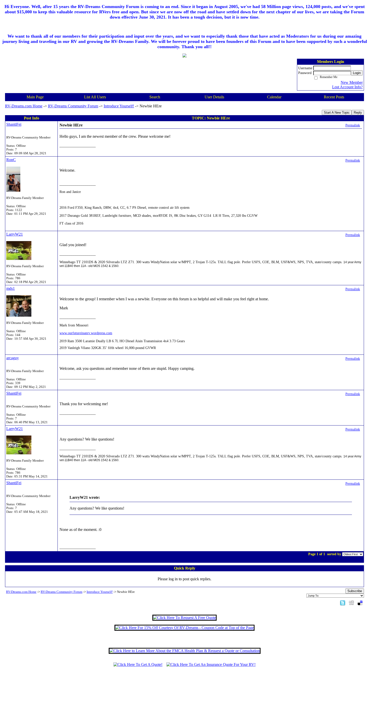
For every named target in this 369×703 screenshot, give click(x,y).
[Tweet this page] (343, 602)
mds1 (10, 288)
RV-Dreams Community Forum (73, 106)
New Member (352, 82)
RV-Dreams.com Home (23, 106)
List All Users (95, 97)
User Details (214, 97)
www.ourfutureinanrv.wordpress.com (85, 333)
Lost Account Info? (347, 87)
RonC (11, 160)
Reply (358, 112)
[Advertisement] (184, 687)
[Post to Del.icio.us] (360, 602)
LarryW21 (14, 234)
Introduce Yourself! (119, 106)
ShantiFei (13, 124)
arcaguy (12, 358)
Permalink (352, 125)
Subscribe (354, 591)
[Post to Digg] (351, 602)
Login (357, 73)
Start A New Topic (337, 112)
